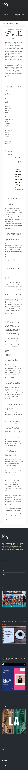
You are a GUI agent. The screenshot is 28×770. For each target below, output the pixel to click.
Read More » (4, 624)
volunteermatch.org (13, 223)
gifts (21, 492)
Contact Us (5, 579)
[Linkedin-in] (3, 554)
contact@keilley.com (6, 765)
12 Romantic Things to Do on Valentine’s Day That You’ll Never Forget (14, 33)
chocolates (10, 492)
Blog (4, 574)
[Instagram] (10, 554)
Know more (7, 522)
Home (3, 23)
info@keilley (7, 29)
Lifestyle (21, 29)
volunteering (10, 217)
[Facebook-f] (8, 554)
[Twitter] (5, 554)
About (4, 570)
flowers (15, 492)
